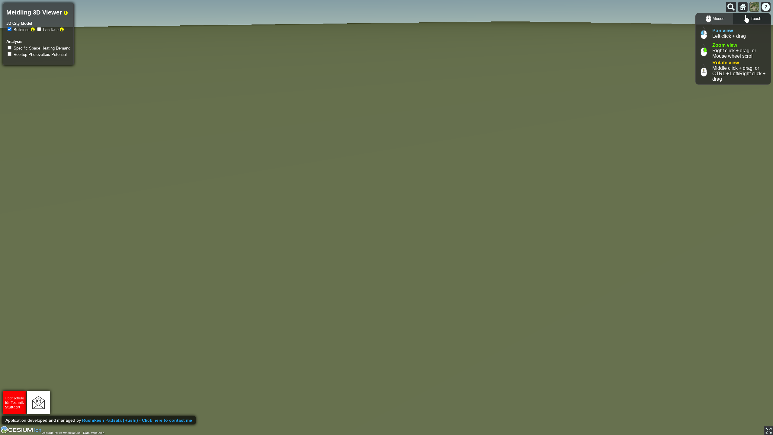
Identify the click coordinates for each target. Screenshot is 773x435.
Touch (756, 18)
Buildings (22, 29)
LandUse (51, 29)
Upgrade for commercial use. (62, 432)
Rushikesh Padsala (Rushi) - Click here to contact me (137, 420)
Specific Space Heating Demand (42, 48)
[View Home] (743, 7)
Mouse (718, 18)
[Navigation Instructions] (766, 7)
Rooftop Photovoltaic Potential (40, 54)
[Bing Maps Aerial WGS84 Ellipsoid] (754, 7)
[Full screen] (768, 430)
